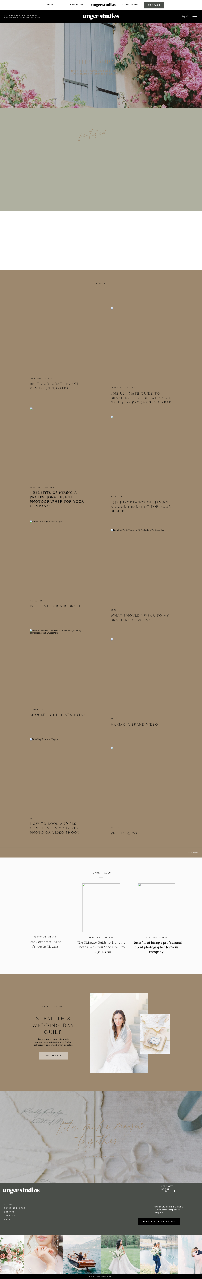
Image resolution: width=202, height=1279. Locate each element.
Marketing (117, 496)
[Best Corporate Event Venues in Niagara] (59, 335)
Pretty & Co (124, 833)
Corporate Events (41, 379)
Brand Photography (123, 388)
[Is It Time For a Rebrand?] (59, 557)
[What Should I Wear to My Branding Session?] (140, 566)
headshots (36, 710)
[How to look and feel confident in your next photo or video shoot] (59, 775)
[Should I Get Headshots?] (59, 666)
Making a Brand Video (134, 724)
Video (114, 719)
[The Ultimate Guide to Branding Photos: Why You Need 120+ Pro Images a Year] (140, 344)
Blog (114, 610)
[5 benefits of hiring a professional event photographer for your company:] (59, 444)
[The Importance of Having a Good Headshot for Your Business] (140, 453)
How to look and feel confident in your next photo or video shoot (56, 828)
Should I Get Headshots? (57, 715)
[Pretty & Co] (140, 784)
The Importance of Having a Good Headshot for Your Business (141, 506)
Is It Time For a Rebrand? (57, 606)
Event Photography (42, 487)
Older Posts (192, 852)
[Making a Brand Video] (140, 675)
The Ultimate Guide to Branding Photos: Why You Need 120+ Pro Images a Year (141, 397)
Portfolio (117, 827)
